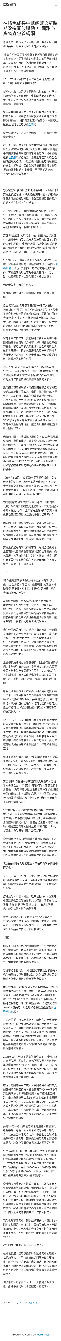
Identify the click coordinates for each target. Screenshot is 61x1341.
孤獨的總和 (9, 4)
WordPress (42, 1334)
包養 (31, 124)
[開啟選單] (56, 5)
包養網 (12, 157)
